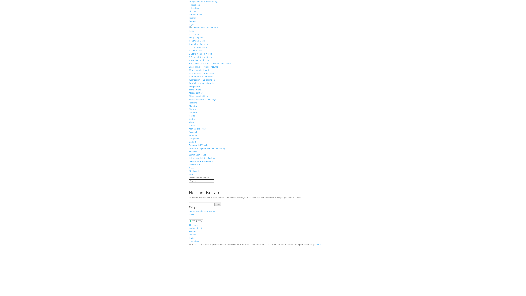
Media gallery (195, 171)
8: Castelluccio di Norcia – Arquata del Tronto (210, 63)
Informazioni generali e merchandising (207, 148)
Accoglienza (194, 86)
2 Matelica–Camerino (198, 44)
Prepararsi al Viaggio (198, 145)
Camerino (193, 112)
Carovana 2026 (196, 164)
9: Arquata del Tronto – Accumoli (204, 67)
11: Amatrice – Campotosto (201, 73)
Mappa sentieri (196, 93)
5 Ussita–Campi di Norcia (200, 53)
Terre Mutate (195, 89)
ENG (191, 174)
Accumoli (193, 132)
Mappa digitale (196, 37)
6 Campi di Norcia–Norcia (200, 57)
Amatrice (193, 135)
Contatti (192, 21)
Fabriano (193, 102)
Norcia (192, 125)
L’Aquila (192, 141)
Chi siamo (193, 11)
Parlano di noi (195, 14)
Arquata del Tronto (197, 128)
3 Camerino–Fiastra (198, 47)
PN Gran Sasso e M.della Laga (202, 99)
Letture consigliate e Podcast (202, 158)
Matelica (193, 106)
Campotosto (194, 138)
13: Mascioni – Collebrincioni (202, 80)
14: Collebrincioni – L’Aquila (201, 83)
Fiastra (192, 115)
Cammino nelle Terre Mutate (202, 211)
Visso (191, 122)
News (191, 168)
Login (191, 24)
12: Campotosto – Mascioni (201, 76)
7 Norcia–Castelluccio (199, 60)
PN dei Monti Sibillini (198, 96)
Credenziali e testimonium (201, 161)
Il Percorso (194, 34)
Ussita (192, 119)
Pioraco (192, 109)
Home (191, 31)
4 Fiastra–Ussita (196, 50)
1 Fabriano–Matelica (198, 40)
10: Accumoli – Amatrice (200, 70)
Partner (192, 18)
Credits (318, 244)
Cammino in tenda (197, 154)
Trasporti (193, 151)
